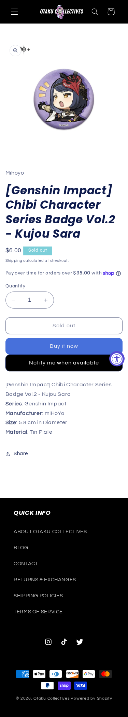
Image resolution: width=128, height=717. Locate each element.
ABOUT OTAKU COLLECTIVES (50, 531)
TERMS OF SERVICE (38, 611)
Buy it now (64, 346)
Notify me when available (64, 362)
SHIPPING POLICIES (38, 595)
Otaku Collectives (51, 698)
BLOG (21, 547)
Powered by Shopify (91, 698)
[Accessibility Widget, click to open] (117, 358)
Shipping (14, 261)
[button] (14, 11)
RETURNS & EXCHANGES (45, 579)
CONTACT (26, 563)
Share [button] (21, 453)
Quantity (15, 286)
